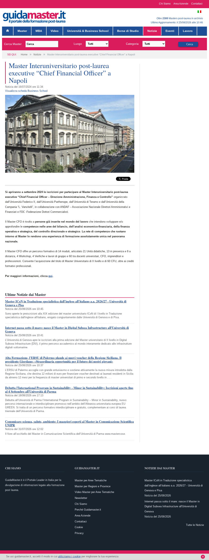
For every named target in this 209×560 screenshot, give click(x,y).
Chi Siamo (165, 3)
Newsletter (81, 498)
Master (22, 30)
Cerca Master (13, 44)
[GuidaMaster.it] (34, 16)
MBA (39, 30)
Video (55, 30)
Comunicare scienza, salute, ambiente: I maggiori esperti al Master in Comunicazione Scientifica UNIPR (69, 423)
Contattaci (196, 3)
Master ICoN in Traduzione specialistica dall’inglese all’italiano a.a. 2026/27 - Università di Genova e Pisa (65, 303)
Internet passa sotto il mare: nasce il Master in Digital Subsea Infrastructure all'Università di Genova (67, 329)
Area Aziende (180, 3)
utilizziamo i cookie (69, 556)
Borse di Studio (128, 30)
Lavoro (188, 30)
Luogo (78, 43)
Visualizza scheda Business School (26, 90)
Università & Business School (88, 30)
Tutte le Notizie (195, 524)
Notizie (152, 30)
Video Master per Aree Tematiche (94, 492)
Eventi (170, 30)
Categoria (132, 43)
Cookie (79, 527)
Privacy (79, 533)
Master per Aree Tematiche (91, 480)
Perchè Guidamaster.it (88, 509)
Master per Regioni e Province (92, 486)
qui (50, 276)
